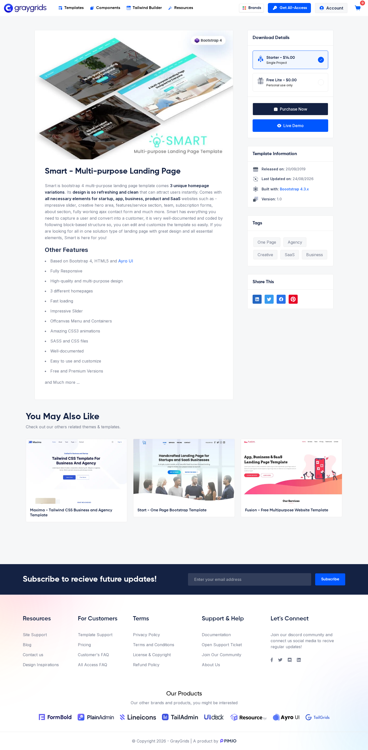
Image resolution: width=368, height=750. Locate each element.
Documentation (216, 634)
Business (314, 254)
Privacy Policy (146, 634)
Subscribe (330, 579)
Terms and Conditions (153, 644)
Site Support (35, 634)
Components (108, 8)
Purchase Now (293, 109)
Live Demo (293, 125)
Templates (74, 8)
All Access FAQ (92, 664)
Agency (295, 242)
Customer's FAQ (93, 654)
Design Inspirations (41, 664)
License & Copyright (152, 654)
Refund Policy (146, 664)
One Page (267, 242)
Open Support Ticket (222, 644)
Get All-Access (293, 8)
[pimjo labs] (227, 741)
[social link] (257, 299)
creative (265, 254)
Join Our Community (221, 654)
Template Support (95, 634)
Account (334, 8)
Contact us (33, 654)
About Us (211, 664)
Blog (27, 644)
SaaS (290, 254)
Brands (254, 8)
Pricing (84, 644)
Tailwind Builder (147, 8)
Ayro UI (125, 260)
